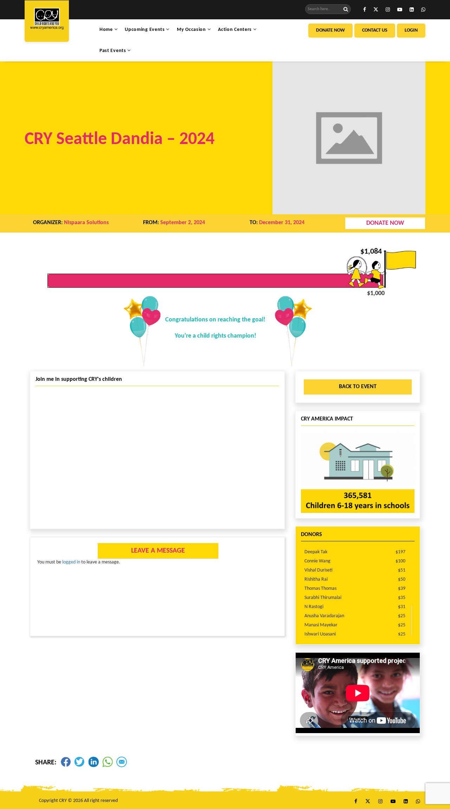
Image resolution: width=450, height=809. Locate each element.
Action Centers (235, 29)
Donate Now (330, 30)
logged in (71, 562)
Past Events (113, 50)
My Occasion (192, 29)
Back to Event (358, 387)
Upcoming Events (145, 29)
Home (106, 29)
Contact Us (374, 30)
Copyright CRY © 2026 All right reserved (78, 800)
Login (411, 30)
